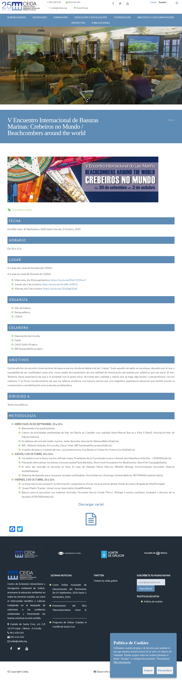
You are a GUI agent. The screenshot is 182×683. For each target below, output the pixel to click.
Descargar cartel (91, 504)
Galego (153, 2)
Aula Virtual (82, 8)
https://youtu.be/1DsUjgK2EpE (60, 288)
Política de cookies (153, 601)
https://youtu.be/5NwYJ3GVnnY (68, 280)
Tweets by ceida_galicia (105, 580)
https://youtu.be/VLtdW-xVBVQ (59, 284)
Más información (122, 662)
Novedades (40, 17)
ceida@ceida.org (59, 8)
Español (162, 2)
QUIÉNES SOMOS (16, 17)
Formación (61, 17)
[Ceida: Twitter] (120, 3)
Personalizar (165, 670)
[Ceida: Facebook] (113, 3)
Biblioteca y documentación (155, 17)
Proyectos (78, 22)
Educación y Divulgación (90, 17)
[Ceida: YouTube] (127, 3)
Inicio (171, 119)
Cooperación (122, 17)
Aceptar (148, 670)
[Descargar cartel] (91, 522)
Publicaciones (101, 22)
